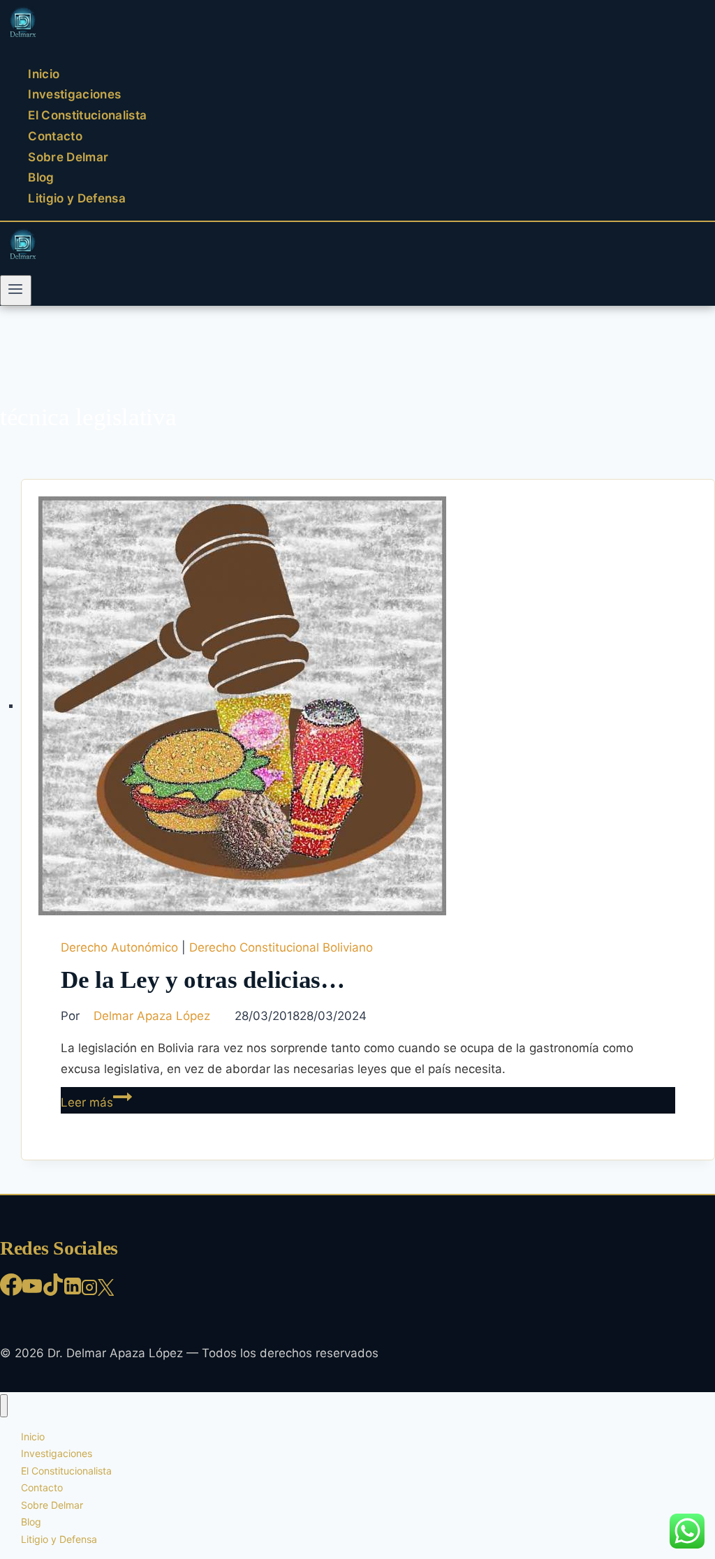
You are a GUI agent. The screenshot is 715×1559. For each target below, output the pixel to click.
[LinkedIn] (72, 1292)
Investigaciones (74, 95)
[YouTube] (32, 1292)
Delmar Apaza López (152, 1016)
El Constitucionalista (87, 115)
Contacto (55, 136)
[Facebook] (11, 1292)
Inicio (43, 74)
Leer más (96, 1102)
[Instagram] (89, 1292)
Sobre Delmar (68, 157)
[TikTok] (53, 1292)
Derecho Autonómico (119, 947)
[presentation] (368, 705)
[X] (106, 1292)
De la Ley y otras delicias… (203, 979)
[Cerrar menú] (4, 1405)
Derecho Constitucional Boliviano (281, 947)
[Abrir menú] (15, 290)
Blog (41, 178)
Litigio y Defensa (77, 198)
